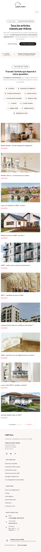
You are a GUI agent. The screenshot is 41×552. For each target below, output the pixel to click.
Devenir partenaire (10, 499)
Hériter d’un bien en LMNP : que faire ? (13, 235)
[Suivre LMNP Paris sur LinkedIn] (11, 453)
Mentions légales (22, 545)
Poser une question (29, 44)
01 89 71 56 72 (13, 523)
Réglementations (29, 108)
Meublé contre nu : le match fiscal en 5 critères (15, 175)
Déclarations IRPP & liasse (12, 467)
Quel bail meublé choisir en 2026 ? (11, 415)
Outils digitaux (9, 496)
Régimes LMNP (14, 108)
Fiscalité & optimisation (14, 93)
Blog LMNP (12, 21)
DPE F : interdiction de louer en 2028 (12, 295)
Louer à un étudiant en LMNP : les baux (13, 205)
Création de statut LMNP (12, 473)
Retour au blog (12, 44)
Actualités (11, 88)
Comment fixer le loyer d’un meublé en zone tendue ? (17, 325)
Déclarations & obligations (27, 88)
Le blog (7, 493)
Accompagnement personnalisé (14, 480)
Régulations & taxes (21, 113)
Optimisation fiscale (11, 470)
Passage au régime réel (11, 476)
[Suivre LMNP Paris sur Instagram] (6, 453)
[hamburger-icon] (37, 12)
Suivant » (30, 424)
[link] (20, 132)
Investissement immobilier (14, 98)
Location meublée (28, 103)
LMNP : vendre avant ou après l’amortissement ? (16, 265)
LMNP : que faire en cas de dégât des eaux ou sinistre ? (18, 355)
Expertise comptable (11, 463)
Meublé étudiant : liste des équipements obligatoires (16, 145)
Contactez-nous (10, 506)
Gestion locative (31, 93)
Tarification (8, 503)
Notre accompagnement (12, 490)
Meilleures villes (32, 98)
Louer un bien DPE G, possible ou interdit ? (14, 385)
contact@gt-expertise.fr (16, 518)
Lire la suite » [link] (4, 148)
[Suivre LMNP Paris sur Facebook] (15, 453)
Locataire (13, 103)
